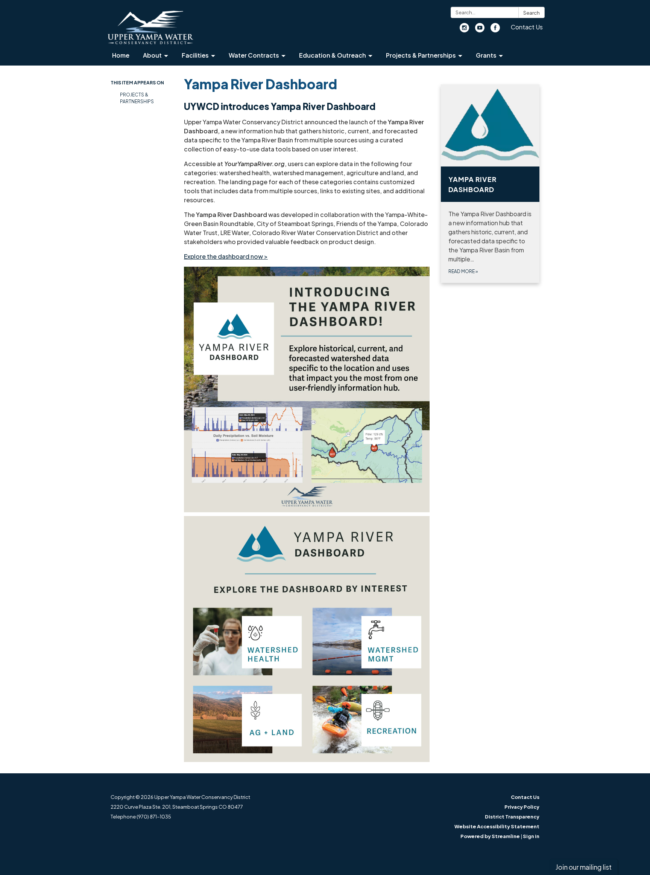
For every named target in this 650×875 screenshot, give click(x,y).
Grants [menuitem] (486, 55)
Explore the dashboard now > (226, 256)
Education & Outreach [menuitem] (332, 55)
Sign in (531, 836)
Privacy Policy (521, 807)
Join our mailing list (584, 867)
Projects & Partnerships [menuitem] (421, 55)
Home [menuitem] (120, 55)
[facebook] (495, 30)
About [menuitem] (152, 55)
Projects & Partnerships (137, 98)
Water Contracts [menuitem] (254, 55)
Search (531, 13)
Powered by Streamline (490, 836)
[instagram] (464, 30)
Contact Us (527, 27)
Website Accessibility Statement (496, 826)
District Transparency (512, 817)
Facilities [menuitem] (195, 55)
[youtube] (479, 30)
